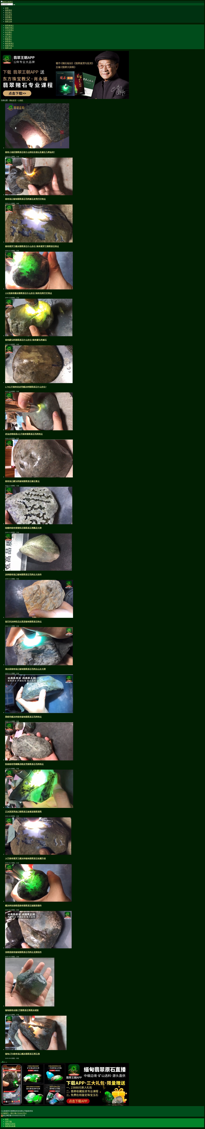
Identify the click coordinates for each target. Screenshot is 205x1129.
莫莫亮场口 (9, 46)
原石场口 (8, 12)
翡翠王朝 (8, 21)
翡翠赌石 (8, 17)
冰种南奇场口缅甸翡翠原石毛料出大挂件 (23, 574)
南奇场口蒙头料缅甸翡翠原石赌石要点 (22, 481)
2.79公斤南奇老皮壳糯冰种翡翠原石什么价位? (25, 387)
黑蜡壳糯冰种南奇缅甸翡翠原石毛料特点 (23, 717)
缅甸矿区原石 (10, 1124)
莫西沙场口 (9, 28)
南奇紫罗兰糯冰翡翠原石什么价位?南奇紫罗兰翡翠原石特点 (32, 246)
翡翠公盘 (8, 48)
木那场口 (8, 34)
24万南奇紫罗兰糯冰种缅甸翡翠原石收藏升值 (25, 858)
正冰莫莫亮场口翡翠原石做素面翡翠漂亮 (23, 812)
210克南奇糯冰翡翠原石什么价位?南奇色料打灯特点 (28, 293)
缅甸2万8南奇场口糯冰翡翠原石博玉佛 (22, 1054)
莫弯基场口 (9, 25)
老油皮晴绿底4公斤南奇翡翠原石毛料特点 (24, 434)
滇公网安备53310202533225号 (14, 1115)
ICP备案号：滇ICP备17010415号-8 (13, 1113)
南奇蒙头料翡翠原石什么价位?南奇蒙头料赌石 (26, 340)
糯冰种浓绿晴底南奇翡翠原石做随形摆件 (23, 905)
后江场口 (8, 37)
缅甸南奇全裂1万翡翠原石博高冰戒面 (22, 1010)
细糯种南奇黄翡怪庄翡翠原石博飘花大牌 (23, 528)
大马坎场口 (9, 30)
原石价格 (8, 19)
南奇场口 (8, 41)
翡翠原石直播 (10, 1126)
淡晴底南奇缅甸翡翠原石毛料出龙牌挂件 (23, 952)
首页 (7, 8)
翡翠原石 (8, 10)
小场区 (20, 100)
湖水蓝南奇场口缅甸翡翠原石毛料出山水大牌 (25, 669)
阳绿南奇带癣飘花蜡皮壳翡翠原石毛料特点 (24, 764)
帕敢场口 (8, 39)
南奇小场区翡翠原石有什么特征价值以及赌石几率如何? (30, 152)
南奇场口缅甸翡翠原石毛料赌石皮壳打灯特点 (25, 199)
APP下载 (8, 1121)
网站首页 (12, 100)
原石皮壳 (8, 15)
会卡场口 (8, 32)
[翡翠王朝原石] (7, 2)
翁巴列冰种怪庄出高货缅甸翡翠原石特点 (23, 621)
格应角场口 (9, 43)
